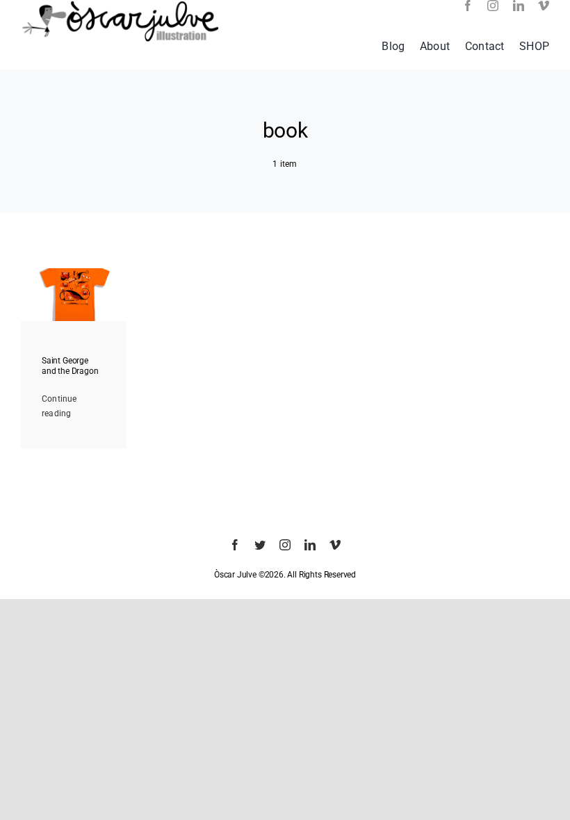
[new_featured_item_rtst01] (74, 272)
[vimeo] (543, 5)
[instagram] (492, 5)
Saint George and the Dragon (70, 365)
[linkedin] (518, 5)
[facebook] (467, 5)
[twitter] (260, 544)
